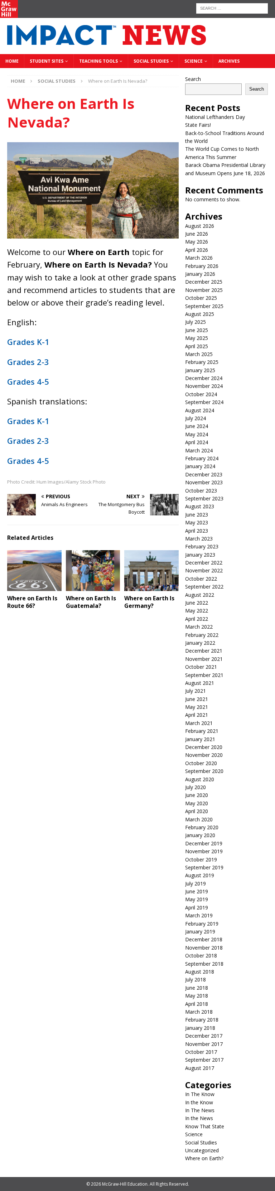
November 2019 (204, 851)
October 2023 (201, 490)
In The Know (199, 1094)
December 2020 (203, 747)
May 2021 (196, 706)
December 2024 (203, 378)
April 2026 (196, 249)
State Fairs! (198, 124)
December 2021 (203, 650)
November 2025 (204, 290)
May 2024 (196, 434)
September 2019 (204, 867)
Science (193, 61)
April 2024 (196, 442)
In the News (199, 1118)
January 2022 (200, 642)
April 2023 (196, 530)
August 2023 (199, 506)
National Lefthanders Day (215, 117)
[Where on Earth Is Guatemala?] (93, 570)
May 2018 (196, 995)
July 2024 (195, 418)
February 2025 (201, 362)
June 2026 (196, 233)
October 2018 (201, 955)
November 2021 (204, 658)
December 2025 (203, 281)
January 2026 (200, 273)
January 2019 (200, 931)
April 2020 (196, 811)
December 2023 (203, 474)
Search (193, 79)
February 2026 (201, 266)
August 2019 (199, 875)
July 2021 (195, 690)
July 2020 (195, 787)
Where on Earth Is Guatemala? (91, 602)
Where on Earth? (204, 1158)
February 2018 (201, 1019)
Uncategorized (202, 1150)
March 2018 (199, 1011)
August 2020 (199, 779)
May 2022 (196, 610)
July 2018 (195, 979)
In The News (199, 1110)
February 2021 (201, 730)
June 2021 (196, 699)
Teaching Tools (98, 61)
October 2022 (201, 578)
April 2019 (196, 907)
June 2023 (196, 514)
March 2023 (199, 538)
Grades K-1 (28, 341)
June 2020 (196, 795)
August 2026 (199, 225)
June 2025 (196, 330)
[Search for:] (232, 7)
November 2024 (204, 386)
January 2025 (200, 370)
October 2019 (201, 859)
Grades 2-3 (28, 361)
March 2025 (199, 354)
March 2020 (199, 819)
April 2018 (196, 1003)
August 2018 (199, 971)
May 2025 (196, 338)
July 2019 (195, 883)
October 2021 (201, 666)
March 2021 (199, 723)
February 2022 (201, 634)
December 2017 (203, 1035)
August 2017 (199, 1068)
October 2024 (201, 394)
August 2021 (199, 682)
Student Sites (46, 61)
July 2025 (195, 321)
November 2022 (204, 570)
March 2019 (199, 915)
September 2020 (204, 771)
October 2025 (201, 297)
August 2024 (199, 410)
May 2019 (196, 899)
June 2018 (196, 987)
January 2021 (200, 739)
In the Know (199, 1102)
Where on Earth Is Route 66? (32, 602)
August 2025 (199, 314)
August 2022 (199, 594)
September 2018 (204, 963)
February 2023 (201, 546)
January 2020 (200, 835)
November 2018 (204, 947)
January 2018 (200, 1027)
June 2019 (196, 891)
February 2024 (201, 458)
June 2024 (196, 426)
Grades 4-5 (28, 381)
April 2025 (196, 346)
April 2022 (196, 618)
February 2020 (201, 827)
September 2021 (204, 675)
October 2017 (201, 1051)
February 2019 (201, 923)
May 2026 (196, 241)
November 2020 (204, 754)
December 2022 (203, 562)
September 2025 (204, 306)
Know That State (204, 1126)
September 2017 (204, 1059)
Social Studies (151, 61)
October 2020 (201, 763)
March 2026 (199, 257)
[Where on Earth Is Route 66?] (34, 570)
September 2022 (204, 586)
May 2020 (196, 803)
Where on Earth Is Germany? (149, 602)
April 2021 (196, 714)
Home (12, 61)
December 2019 (203, 843)
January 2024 (200, 466)
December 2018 (203, 939)
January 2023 (200, 554)
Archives (229, 61)
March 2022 (199, 626)
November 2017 (204, 1044)
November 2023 (204, 482)
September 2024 (204, 402)
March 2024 (199, 450)
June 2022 (196, 602)
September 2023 (204, 498)
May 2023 (196, 522)
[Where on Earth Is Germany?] (151, 570)
